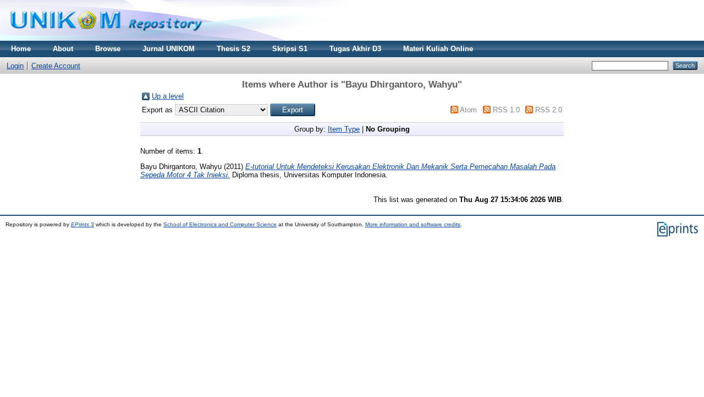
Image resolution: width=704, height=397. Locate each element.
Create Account (55, 66)
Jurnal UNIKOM (168, 49)
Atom (468, 110)
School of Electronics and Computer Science (220, 224)
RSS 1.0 (506, 110)
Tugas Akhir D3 (355, 49)
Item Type (344, 129)
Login (15, 66)
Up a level (168, 96)
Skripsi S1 (289, 49)
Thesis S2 (233, 49)
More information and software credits (412, 224)
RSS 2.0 (548, 110)
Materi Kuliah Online (438, 49)
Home (21, 49)
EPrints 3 (82, 224)
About (63, 49)
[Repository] (106, 38)
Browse (107, 49)
